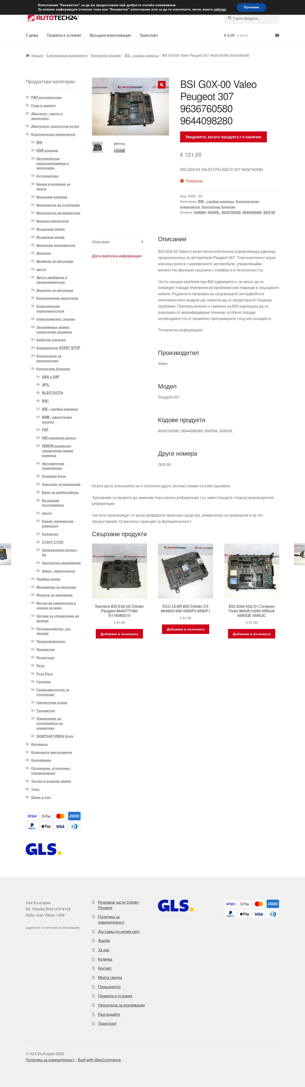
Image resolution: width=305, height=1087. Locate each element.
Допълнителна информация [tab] (117, 256)
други (41, 269)
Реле (40, 665)
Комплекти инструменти (51, 752)
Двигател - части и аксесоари (47, 115)
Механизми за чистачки (56, 586)
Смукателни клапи (51, 702)
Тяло (35, 789)
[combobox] (251, 18)
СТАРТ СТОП (52, 541)
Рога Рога (44, 673)
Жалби (104, 940)
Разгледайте (109, 1014)
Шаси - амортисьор (58, 570)
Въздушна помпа (50, 228)
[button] (162, 85)
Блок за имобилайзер (60, 492)
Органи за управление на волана (57, 618)
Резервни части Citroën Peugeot (118, 904)
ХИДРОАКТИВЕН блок (54, 735)
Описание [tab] (101, 241)
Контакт (105, 968)
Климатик (50, 533)
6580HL (214, 212)
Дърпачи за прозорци (54, 290)
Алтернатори (47, 175)
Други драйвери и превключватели (51, 279)
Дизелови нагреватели (55, 245)
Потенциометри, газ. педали (53, 631)
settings (220, 9)
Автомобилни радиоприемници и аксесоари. (52, 163)
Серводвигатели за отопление (52, 692)
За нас (104, 949)
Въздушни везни (50, 236)
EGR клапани (47, 150)
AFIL (46, 384)
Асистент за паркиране (61, 484)
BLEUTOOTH (52, 392)
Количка (105, 959)
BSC (45, 400)
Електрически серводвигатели (50, 308)
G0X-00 (269, 212)
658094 (200, 212)
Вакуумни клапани (51, 196)
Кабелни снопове (51, 339)
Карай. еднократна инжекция (57, 523)
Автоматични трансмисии (53, 465)
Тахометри (45, 710)
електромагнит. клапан (55, 318)
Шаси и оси (41, 797)
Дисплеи (43, 252)
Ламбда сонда (48, 578)
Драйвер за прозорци (54, 261)
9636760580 (231, 212)
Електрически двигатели (57, 297)
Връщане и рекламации (110, 35)
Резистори (45, 657)
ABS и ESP (50, 376)
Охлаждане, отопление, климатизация (51, 770)
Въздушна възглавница (53, 502)
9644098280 (252, 212)
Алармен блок (54, 476)
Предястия (45, 649)
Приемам (251, 7)
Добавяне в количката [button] (119, 633)
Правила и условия (64, 35)
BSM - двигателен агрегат (57, 419)
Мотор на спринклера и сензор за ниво (56, 605)
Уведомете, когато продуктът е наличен (223, 137)
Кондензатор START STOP (58, 347)
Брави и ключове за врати (53, 186)
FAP (45, 429)
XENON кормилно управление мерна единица (57, 450)
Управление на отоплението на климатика (49, 723)
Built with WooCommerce (99, 1059)
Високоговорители (52, 220)
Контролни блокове (106, 55)
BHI (39, 142)
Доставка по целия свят (119, 931)
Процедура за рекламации (121, 1005)
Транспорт (148, 35)
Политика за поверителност (111, 919)
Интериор (39, 744)
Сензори (43, 681)
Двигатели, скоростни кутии (55, 126)
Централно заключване (61, 562)
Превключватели (50, 641)
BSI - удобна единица (141, 55)
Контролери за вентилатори (48, 358)
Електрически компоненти (67, 55)
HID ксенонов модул (59, 437)
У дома (32, 35)
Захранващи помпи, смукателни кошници (54, 329)
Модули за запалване (54, 594)
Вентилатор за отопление (58, 204)
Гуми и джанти (43, 105)
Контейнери (41, 760)
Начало (37, 55)
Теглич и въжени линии (51, 780)
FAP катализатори (46, 97)
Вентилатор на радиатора (58, 212)
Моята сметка (110, 977)
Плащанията (109, 986)
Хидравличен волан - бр (60, 552)
